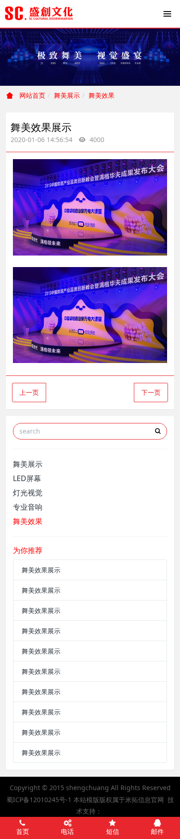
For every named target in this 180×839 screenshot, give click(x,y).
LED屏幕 (27, 478)
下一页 (151, 392)
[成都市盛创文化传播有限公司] (39, 14)
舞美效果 (101, 95)
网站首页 (31, 95)
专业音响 (27, 507)
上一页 (29, 392)
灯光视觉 (27, 493)
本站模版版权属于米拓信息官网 (118, 799)
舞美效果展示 (41, 569)
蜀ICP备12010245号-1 (39, 799)
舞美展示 (67, 95)
